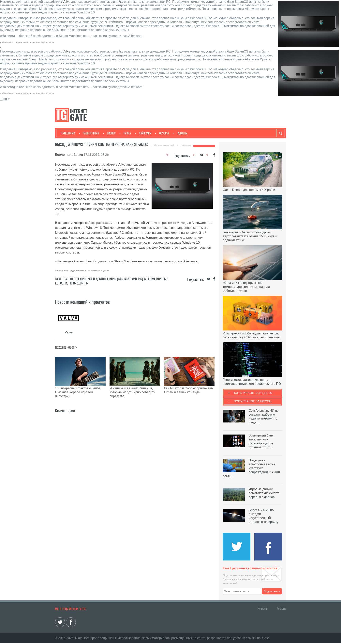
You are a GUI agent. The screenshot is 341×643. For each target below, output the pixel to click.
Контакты (263, 608)
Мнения (149, 279)
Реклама (281, 608)
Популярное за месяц (252, 401)
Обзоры (164, 133)
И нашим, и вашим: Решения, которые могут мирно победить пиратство (132, 392)
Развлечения (91, 133)
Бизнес (111, 133)
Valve (66, 1)
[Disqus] (135, 463)
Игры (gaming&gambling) (126, 279)
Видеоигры (81, 283)
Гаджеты (182, 133)
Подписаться (272, 591)
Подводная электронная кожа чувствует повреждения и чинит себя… (251, 468)
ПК (70, 283)
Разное (68, 279)
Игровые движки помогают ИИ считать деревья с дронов (264, 493)
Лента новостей (164, 145)
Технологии (67, 133)
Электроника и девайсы (91, 279)
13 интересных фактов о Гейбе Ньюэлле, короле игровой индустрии (77, 392)
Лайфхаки (145, 133)
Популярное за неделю (252, 392)
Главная (186, 145)
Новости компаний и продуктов (82, 302)
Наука (127, 133)
